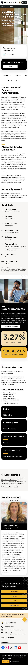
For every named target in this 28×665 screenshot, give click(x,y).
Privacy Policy (21, 657)
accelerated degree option (8, 177)
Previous (10, 500)
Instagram (7, 647)
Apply (10, 66)
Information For (7, 637)
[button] (15, 661)
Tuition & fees (14, 600)
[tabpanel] (7, 75)
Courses (18, 75)
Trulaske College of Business (16, 97)
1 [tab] (8, 80)
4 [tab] (19, 80)
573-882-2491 (9, 627)
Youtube (19, 647)
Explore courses (14, 591)
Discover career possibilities (11, 326)
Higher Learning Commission (9, 480)
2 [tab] (12, 80)
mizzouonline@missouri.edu (14, 629)
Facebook (3, 647)
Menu (23, 2)
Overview (7, 75)
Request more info (14, 605)
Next (17, 500)
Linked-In (15, 647)
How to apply (14, 596)
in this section (7, 6)
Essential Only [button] (5, 661)
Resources (5, 642)
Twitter (11, 647)
